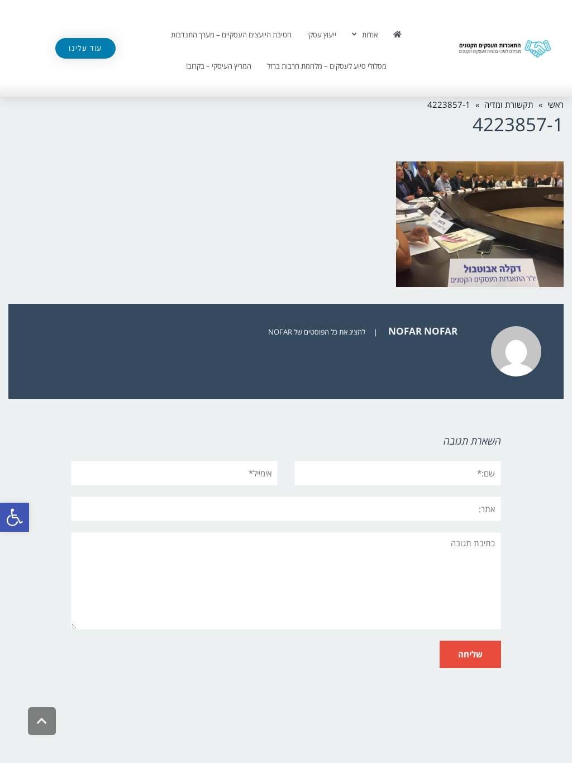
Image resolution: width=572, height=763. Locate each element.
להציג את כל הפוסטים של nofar (316, 332)
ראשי (555, 104)
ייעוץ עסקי (321, 35)
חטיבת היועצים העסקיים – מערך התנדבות (231, 35)
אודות (370, 35)
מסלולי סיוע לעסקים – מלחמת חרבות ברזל (327, 66)
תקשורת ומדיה (508, 104)
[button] (14, 517)
